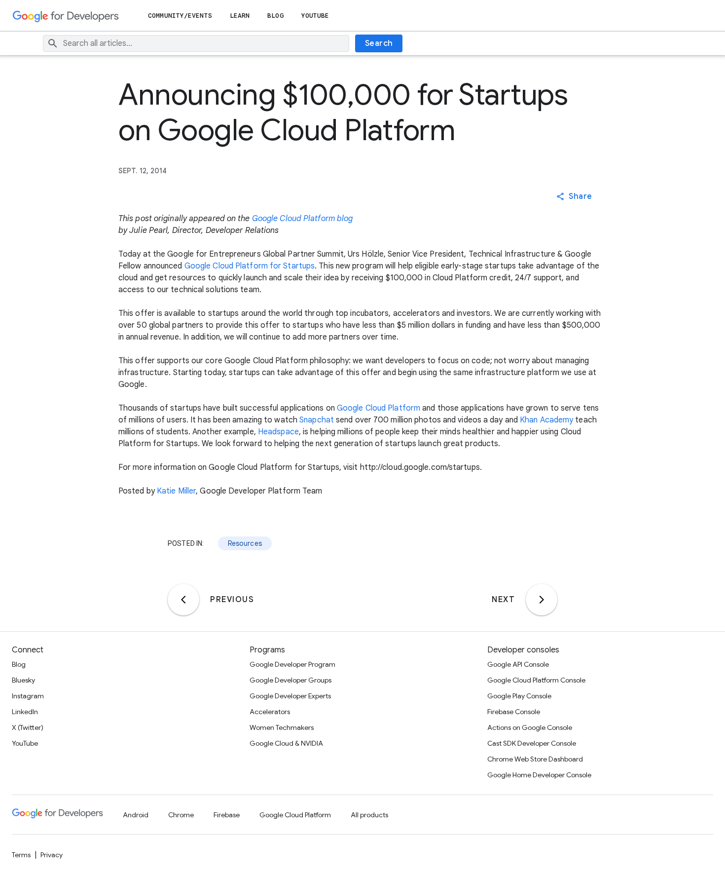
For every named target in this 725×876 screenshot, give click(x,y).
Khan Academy (546, 420)
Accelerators (270, 711)
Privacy (51, 854)
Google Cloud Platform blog (302, 219)
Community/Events (180, 15)
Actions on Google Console (529, 727)
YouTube (315, 15)
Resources (245, 543)
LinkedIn (25, 711)
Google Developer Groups (290, 680)
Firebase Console (513, 711)
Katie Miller (176, 491)
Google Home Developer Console (539, 774)
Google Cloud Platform (378, 408)
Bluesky (23, 680)
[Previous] (183, 599)
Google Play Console (519, 695)
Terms (21, 854)
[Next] (541, 599)
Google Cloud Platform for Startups (249, 266)
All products (369, 814)
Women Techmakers (282, 727)
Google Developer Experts (290, 695)
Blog (275, 15)
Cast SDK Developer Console (531, 743)
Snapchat (316, 420)
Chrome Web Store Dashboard (535, 759)
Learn (240, 15)
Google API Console (518, 664)
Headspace (278, 432)
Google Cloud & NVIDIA (286, 743)
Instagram (28, 695)
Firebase (227, 814)
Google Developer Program (292, 664)
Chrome (181, 814)
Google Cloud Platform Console (536, 680)
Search (379, 43)
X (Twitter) (27, 727)
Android (135, 814)
